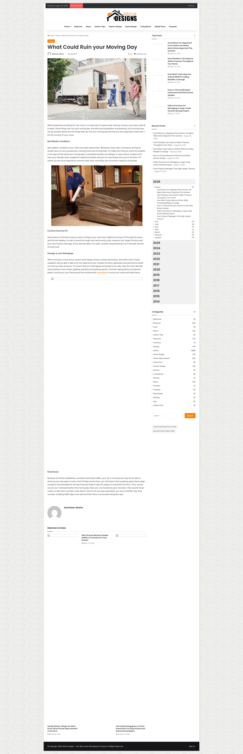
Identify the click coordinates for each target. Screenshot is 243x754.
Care (155, 327)
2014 (156, 302)
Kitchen (156, 370)
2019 (156, 275)
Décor (88, 26)
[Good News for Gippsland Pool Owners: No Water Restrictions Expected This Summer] (159, 49)
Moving (156, 378)
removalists (101, 272)
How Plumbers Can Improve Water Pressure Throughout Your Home (181, 61)
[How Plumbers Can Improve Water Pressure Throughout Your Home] (159, 64)
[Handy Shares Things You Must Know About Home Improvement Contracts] (62, 629)
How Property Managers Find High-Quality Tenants (174, 169)
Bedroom (78, 26)
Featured (157, 339)
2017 (156, 286)
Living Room (145, 26)
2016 (156, 291)
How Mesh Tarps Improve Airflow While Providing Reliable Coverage (179, 77)
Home (66, 26)
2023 (156, 254)
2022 (156, 259)
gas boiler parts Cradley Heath (164, 431)
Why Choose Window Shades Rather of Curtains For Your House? (95, 537)
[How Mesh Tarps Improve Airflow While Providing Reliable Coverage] (159, 80)
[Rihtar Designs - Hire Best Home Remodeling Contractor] (121, 15)
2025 (156, 243)
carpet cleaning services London (164, 427)
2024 (156, 248)
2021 (156, 264)
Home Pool (157, 362)
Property (173, 26)
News (155, 382)
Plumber (156, 386)
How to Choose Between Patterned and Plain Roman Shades (180, 92)
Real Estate (158, 394)
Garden (156, 347)
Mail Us (191, 6)
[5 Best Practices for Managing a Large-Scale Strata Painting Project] (159, 111)
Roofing (156, 397)
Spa (155, 401)
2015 (156, 296)
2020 (156, 270)
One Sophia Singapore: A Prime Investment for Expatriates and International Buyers (130, 728)
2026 (156, 182)
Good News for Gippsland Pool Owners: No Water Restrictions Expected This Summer (180, 47)
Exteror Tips (100, 26)
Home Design (131, 26)
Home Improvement (161, 358)
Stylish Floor (160, 26)
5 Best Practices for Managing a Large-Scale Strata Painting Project (179, 108)
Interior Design (115, 26)
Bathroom (157, 319)
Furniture (157, 343)
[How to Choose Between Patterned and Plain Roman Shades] (159, 96)
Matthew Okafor (58, 54)
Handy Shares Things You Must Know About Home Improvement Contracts (62, 728)
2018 (156, 280)
